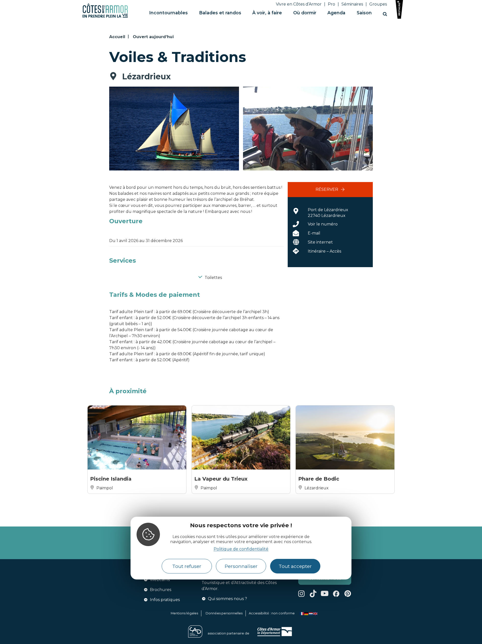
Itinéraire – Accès (324, 251)
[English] (315, 613)
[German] (306, 613)
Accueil (117, 36)
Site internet (320, 242)
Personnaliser (241, 566)
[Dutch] (311, 613)
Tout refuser (186, 566)
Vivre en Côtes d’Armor (299, 4)
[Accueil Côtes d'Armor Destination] (105, 16)
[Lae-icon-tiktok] (313, 593)
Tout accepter (295, 566)
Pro (331, 4)
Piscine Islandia (111, 479)
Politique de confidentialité (241, 549)
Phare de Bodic (318, 479)
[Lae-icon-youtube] (324, 593)
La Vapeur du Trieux (221, 479)
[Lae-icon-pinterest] (347, 593)
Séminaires (352, 4)
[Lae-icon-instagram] (301, 593)
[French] (302, 613)
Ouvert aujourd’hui (153, 36)
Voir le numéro (323, 224)
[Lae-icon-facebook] (336, 593)
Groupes (378, 4)
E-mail (314, 233)
